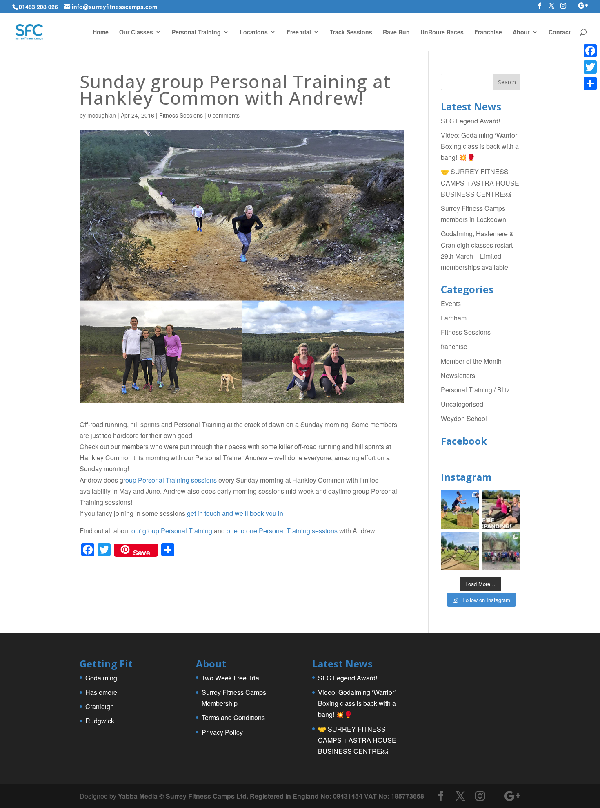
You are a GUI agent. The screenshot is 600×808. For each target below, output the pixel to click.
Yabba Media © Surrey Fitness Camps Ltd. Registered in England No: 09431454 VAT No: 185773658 (271, 796)
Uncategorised (462, 404)
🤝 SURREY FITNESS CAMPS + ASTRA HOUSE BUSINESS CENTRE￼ (480, 182)
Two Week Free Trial (231, 678)
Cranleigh (99, 706)
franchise (454, 346)
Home (101, 32)
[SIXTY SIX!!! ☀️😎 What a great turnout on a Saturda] (460, 509)
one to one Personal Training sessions (282, 530)
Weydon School (464, 418)
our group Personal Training (171, 530)
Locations (254, 32)
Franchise (488, 32)
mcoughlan (101, 115)
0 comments (224, 115)
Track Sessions (351, 32)
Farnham (454, 317)
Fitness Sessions (181, 115)
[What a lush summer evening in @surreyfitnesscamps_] (501, 551)
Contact (560, 32)
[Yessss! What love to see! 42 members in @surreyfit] (460, 551)
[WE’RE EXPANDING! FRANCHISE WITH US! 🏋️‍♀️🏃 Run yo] (501, 509)
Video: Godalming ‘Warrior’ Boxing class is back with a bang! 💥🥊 (480, 146)
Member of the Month (471, 361)
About (521, 32)
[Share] (590, 83)
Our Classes (136, 32)
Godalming (101, 678)
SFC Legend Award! (470, 120)
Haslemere (101, 692)
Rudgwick (99, 720)
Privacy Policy (222, 732)
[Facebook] (590, 51)
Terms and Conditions (233, 717)
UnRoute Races (442, 32)
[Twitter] (590, 67)
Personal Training (196, 32)
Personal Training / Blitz (475, 389)
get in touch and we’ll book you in (235, 513)
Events (451, 303)
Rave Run (396, 32)
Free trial (299, 32)
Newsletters (458, 375)
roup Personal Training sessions (170, 480)
